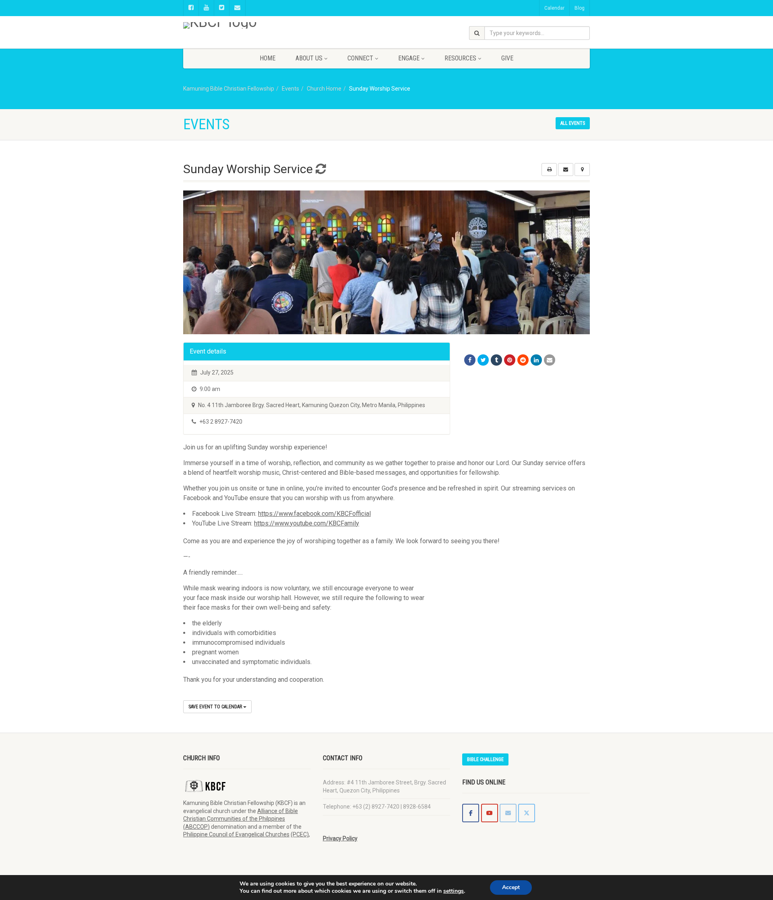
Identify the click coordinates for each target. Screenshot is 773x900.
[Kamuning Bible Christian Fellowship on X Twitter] (526, 813)
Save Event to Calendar (215, 707)
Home (267, 58)
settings (453, 891)
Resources (460, 58)
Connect (360, 58)
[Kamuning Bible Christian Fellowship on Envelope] (508, 813)
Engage (409, 58)
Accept (511, 887)
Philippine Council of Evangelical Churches (236, 834)
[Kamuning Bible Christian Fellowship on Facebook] (470, 813)
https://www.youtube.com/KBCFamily (306, 523)
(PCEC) (300, 834)
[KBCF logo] (247, 25)
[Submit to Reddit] (523, 360)
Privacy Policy (340, 838)
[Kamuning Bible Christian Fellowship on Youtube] (489, 813)
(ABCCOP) (196, 826)
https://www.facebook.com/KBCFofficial (314, 513)
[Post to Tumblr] (496, 360)
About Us (309, 58)
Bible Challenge (485, 759)
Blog (580, 8)
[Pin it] (509, 360)
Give (507, 58)
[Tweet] (483, 360)
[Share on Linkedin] (536, 360)
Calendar (554, 8)
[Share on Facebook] (469, 360)
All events (572, 123)
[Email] (549, 360)
